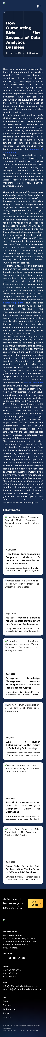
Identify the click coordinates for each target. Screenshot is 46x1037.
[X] (10, 958)
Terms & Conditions (29, 1030)
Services (7, 1005)
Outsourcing (9, 1009)
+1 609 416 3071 (11, 976)
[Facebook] (5, 958)
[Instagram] (19, 958)
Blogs (6, 1013)
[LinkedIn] (14, 958)
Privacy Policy (9, 1030)
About (6, 1001)
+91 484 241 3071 (11, 973)
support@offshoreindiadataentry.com (22, 989)
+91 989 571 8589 (12, 970)
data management (33, 382)
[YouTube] (23, 958)
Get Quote (34, 903)
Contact (7, 1017)
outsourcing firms (13, 302)
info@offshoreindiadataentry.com (20, 502)
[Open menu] (39, 7)
